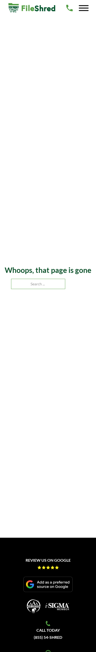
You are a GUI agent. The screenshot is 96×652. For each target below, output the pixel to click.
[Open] (84, 8)
